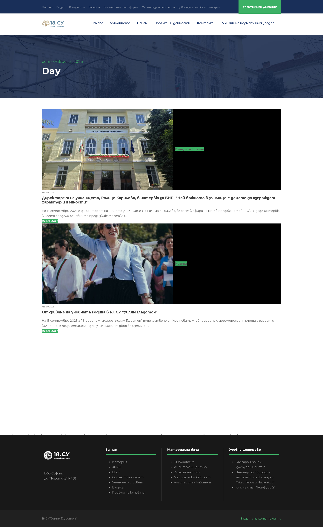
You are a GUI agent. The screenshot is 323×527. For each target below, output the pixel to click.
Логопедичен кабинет (192, 482)
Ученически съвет (127, 482)
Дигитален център (190, 467)
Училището (120, 23)
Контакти (206, 23)
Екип (116, 472)
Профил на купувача (128, 492)
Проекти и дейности (172, 23)
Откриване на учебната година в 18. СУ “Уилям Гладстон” (100, 312)
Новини (47, 7)
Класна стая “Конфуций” (255, 487)
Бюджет (119, 487)
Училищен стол (187, 472)
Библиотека (184, 462)
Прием (142, 23)
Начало (97, 23)
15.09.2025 (48, 192)
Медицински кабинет (192, 477)
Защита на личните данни (261, 518)
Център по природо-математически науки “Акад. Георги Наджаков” (255, 477)
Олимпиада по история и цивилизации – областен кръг (181, 7)
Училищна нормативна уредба (248, 23)
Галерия (94, 7)
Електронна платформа (121, 7)
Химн (116, 467)
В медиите (77, 7)
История (119, 462)
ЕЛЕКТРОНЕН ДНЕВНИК (260, 7)
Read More (50, 221)
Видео (60, 7)
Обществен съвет (128, 477)
